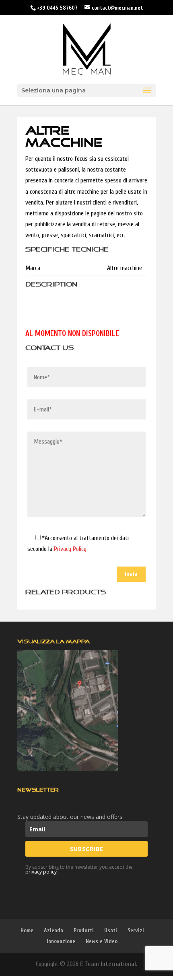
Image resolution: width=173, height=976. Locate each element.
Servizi (136, 930)
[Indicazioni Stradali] (67, 710)
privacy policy (41, 871)
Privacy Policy (70, 548)
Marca (32, 268)
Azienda (53, 930)
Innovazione (61, 941)
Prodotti (84, 930)
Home (27, 930)
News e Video (101, 941)
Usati (110, 930)
